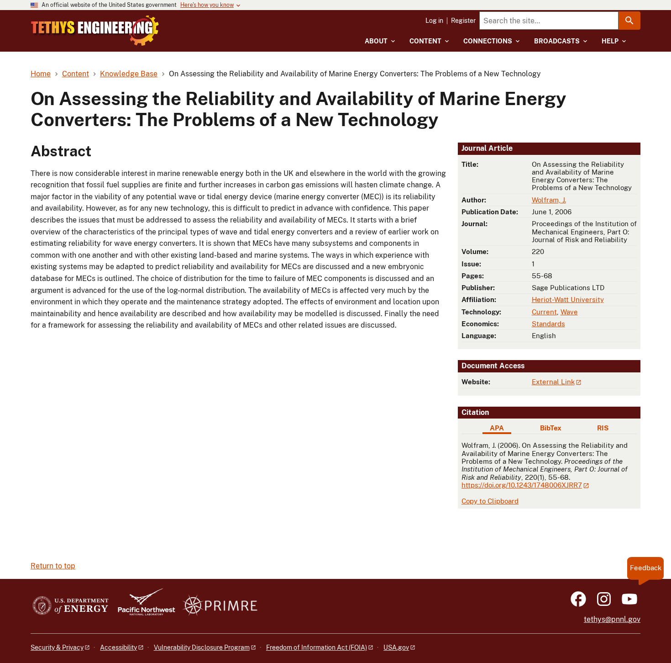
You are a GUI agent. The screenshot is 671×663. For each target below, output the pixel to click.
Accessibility (118, 647)
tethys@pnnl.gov (612, 619)
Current (544, 312)
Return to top (53, 566)
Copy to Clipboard (490, 501)
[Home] (95, 30)
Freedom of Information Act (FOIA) (316, 647)
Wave (569, 312)
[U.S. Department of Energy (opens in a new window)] (70, 606)
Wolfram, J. (549, 200)
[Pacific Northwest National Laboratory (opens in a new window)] (142, 606)
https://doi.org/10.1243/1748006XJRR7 (521, 485)
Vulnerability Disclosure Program (202, 647)
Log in (434, 20)
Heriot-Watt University (568, 299)
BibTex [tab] (550, 428)
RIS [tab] (602, 428)
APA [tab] (497, 428)
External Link (553, 382)
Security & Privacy (57, 647)
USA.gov (396, 647)
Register (463, 20)
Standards (548, 324)
